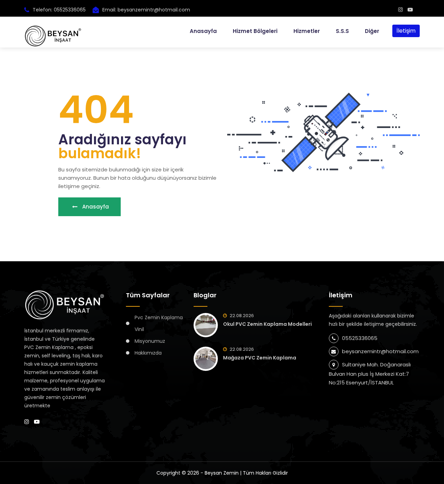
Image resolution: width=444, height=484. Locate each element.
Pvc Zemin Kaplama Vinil (159, 323)
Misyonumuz (150, 341)
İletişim (406, 31)
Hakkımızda (148, 352)
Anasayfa (203, 31)
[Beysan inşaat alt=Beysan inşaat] (400, 9)
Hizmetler (306, 31)
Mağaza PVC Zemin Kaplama (259, 357)
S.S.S (342, 31)
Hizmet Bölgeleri (255, 31)
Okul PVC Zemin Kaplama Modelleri (267, 324)
